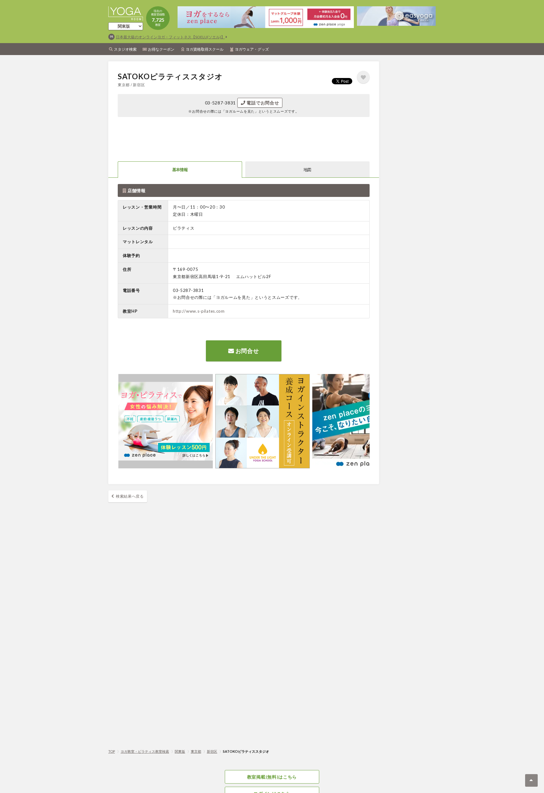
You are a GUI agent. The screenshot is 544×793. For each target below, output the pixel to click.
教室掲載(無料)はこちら (272, 776)
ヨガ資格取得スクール (205, 49)
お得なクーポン (161, 49)
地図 (307, 169)
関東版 (180, 751)
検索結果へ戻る (130, 496)
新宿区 (212, 751)
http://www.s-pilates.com (199, 311)
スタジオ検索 (125, 49)
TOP (111, 751)
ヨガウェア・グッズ (252, 49)
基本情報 (180, 169)
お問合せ (246, 350)
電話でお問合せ (262, 102)
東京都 (196, 751)
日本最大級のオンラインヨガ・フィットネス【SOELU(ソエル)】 (170, 37)
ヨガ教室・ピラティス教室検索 (145, 751)
